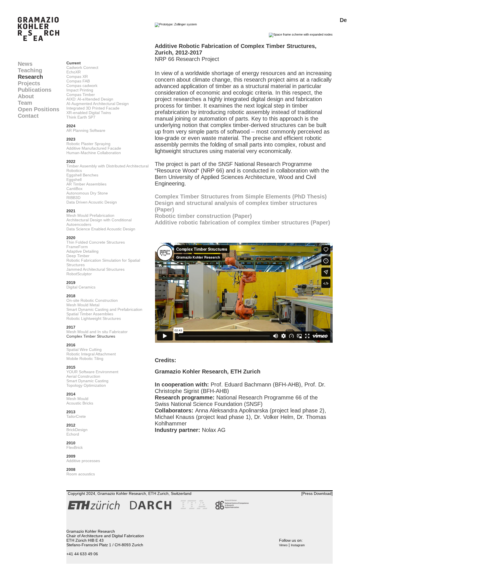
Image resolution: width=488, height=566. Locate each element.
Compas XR (77, 76)
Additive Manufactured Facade (93, 148)
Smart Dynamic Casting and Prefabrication (104, 309)
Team (25, 103)
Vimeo (283, 545)
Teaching (30, 70)
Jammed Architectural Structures (95, 269)
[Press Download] (317, 493)
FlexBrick (74, 447)
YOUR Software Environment (92, 372)
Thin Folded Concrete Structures (95, 242)
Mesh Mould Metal (82, 305)
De (343, 20)
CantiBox (74, 188)
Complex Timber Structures (90, 336)
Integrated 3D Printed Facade (92, 108)
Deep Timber (78, 256)
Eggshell (74, 179)
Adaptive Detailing (82, 251)
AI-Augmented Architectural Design (97, 103)
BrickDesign (77, 429)
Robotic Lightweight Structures (93, 318)
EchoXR (73, 72)
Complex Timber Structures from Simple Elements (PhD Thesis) (241, 196)
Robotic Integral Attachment (91, 354)
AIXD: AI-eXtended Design (89, 99)
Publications (34, 90)
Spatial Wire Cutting (84, 349)
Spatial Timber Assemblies (89, 314)
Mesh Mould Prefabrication (90, 215)
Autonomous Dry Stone (87, 193)
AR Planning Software (85, 130)
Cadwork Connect (82, 67)
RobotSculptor (79, 274)
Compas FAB (78, 81)
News (25, 64)
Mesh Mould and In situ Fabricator (97, 331)
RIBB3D (73, 197)
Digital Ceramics (80, 287)
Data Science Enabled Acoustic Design (100, 229)
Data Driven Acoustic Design (91, 202)
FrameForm (77, 246)
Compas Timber (80, 94)
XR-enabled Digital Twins (88, 112)
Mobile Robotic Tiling (84, 358)
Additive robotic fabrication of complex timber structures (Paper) (242, 222)
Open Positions (38, 109)
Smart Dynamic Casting (87, 381)
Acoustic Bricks (79, 403)
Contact (28, 116)
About (26, 96)
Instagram (298, 545)
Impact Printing (79, 90)
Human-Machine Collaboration (93, 152)
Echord (72, 434)
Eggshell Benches (82, 175)
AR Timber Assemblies (86, 184)
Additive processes (83, 460)
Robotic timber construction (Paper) (203, 216)
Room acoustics (80, 474)
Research (30, 77)
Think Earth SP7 (80, 117)
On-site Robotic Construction (92, 300)
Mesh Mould (77, 398)
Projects (29, 83)
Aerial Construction (83, 376)
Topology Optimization (86, 385)
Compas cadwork (81, 85)
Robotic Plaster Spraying (88, 143)
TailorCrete (76, 416)
